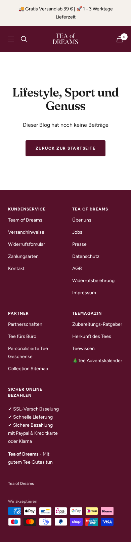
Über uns (81, 220)
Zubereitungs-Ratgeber (97, 324)
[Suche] (24, 39)
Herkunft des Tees (91, 336)
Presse (79, 244)
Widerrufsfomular (26, 244)
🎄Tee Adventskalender (97, 360)
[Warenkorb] (119, 39)
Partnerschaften (25, 324)
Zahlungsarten (23, 256)
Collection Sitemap (28, 369)
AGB (77, 268)
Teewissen (83, 348)
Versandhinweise (26, 232)
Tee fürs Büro (22, 336)
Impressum (84, 293)
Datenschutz (85, 256)
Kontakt (16, 268)
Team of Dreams (25, 220)
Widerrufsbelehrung (93, 280)
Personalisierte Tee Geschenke (28, 352)
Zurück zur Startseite (66, 148)
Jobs (77, 232)
